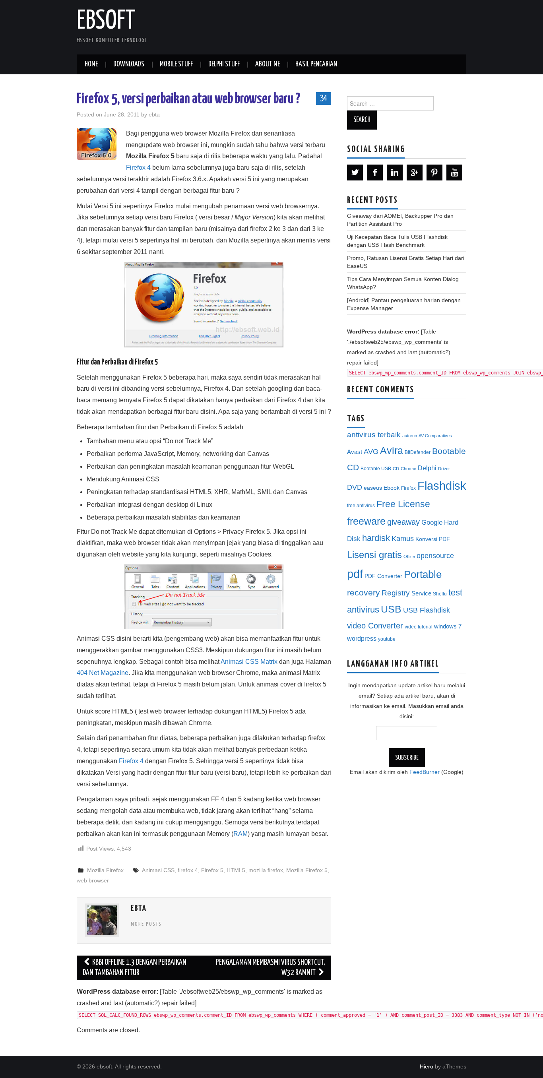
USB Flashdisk (426, 610)
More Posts (146, 924)
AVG (371, 452)
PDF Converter (383, 576)
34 (323, 98)
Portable (423, 574)
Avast (354, 452)
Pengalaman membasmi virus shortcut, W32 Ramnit (270, 968)
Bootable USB (376, 468)
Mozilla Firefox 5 (307, 870)
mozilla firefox (265, 870)
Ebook (391, 488)
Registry (396, 593)
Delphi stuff (224, 64)
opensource (435, 556)
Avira (391, 450)
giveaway (403, 522)
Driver (444, 468)
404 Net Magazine (102, 672)
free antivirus (361, 505)
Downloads (128, 64)
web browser (93, 880)
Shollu (440, 594)
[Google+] (415, 172)
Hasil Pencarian (316, 64)
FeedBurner (424, 772)
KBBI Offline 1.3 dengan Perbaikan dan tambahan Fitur (134, 968)
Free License (403, 504)
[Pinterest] (434, 172)
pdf (355, 573)
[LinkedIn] (395, 172)
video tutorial (418, 627)
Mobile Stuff (176, 64)
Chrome (408, 468)
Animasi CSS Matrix (249, 661)
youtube (387, 639)
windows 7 (448, 626)
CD (396, 468)
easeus (373, 488)
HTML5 (236, 870)
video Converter (375, 625)
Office (409, 556)
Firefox (408, 488)
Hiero (426, 1066)
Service (421, 593)
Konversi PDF (432, 539)
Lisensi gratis (374, 554)
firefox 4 (188, 870)
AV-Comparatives (435, 435)
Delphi (427, 467)
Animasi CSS (158, 870)
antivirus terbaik (374, 434)
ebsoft (106, 21)
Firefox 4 (138, 167)
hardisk (376, 538)
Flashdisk (441, 485)
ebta (154, 114)
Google (431, 522)
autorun (409, 435)
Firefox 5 (212, 870)
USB (391, 609)
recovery (363, 592)
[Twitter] (355, 172)
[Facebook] (375, 172)
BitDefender (418, 452)
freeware (366, 521)
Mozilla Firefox (105, 870)
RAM (240, 833)
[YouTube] (454, 172)
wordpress (361, 638)
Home (91, 64)
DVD (354, 487)
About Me (267, 64)
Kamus (403, 539)
